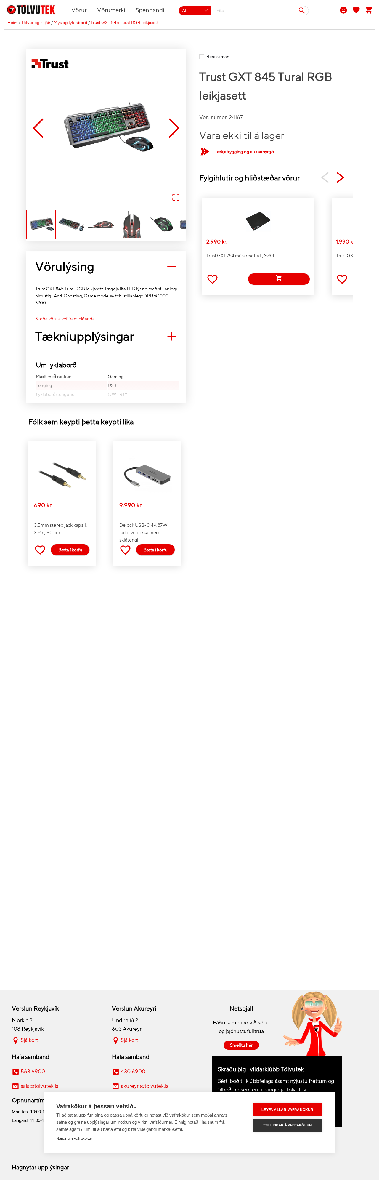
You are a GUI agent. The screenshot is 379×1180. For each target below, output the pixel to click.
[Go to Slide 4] (132, 224)
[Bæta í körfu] (279, 279)
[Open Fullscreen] (176, 197)
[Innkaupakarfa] (369, 10)
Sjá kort (29, 1040)
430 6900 (133, 1071)
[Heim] (34, 10)
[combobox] (260, 10)
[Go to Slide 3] (101, 224)
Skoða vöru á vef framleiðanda (65, 319)
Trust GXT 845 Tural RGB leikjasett (124, 22)
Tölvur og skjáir (35, 22)
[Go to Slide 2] (71, 224)
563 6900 (33, 1071)
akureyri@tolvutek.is (144, 1086)
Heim (12, 22)
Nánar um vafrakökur (74, 1138)
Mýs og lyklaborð (70, 22)
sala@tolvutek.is (39, 1086)
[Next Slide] (174, 128)
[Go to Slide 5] (162, 224)
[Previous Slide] (38, 128)
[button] (106, 128)
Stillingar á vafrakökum (287, 1125)
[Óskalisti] (356, 10)
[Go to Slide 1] (41, 224)
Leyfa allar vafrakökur (287, 1110)
